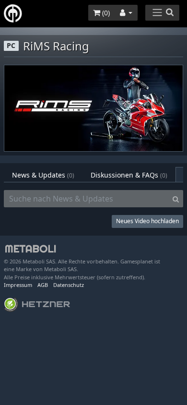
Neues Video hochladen (147, 221)
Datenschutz (68, 284)
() (105, 12)
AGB (42, 284)
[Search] (175, 198)
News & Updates (43, 174)
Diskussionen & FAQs (129, 174)
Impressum (18, 284)
